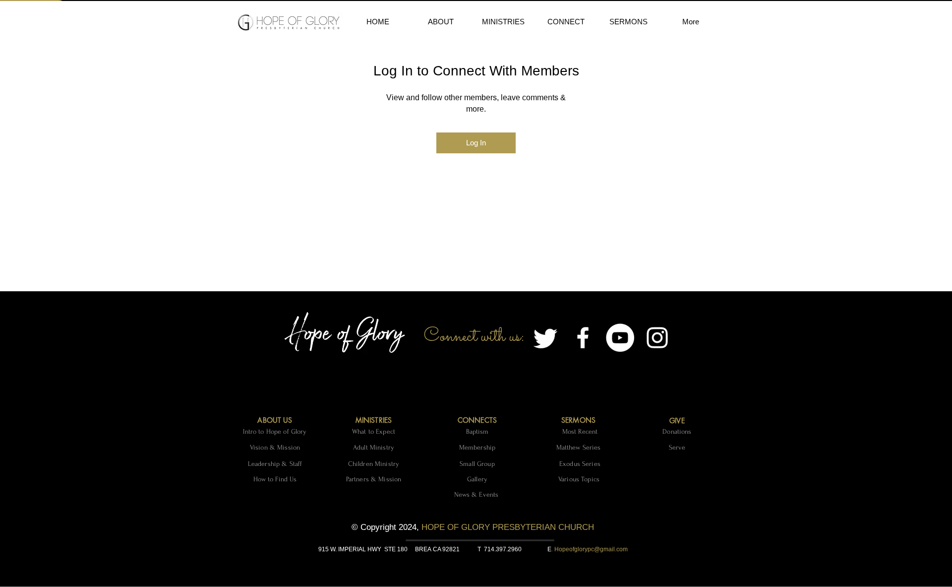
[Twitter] (546, 338)
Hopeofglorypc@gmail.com (591, 549)
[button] (440, 21)
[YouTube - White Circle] (620, 338)
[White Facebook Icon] (583, 338)
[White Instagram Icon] (657, 338)
